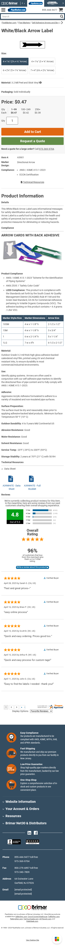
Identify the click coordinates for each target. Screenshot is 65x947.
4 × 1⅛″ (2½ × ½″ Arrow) (15, 61)
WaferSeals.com (32, 921)
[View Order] (30, 12)
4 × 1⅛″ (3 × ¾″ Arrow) (42, 61)
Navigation (3, 10)
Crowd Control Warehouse (37, 916)
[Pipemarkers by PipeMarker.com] (16, 10)
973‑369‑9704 (46, 149)
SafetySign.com (21, 916)
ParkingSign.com (16, 919)
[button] (57, 939)
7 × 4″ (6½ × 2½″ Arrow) (42, 70)
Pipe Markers (24, 23)
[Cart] (61, 10)
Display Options (20, 711)
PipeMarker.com (9, 23)
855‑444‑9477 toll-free (26, 857)
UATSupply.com (45, 919)
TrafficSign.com (54, 916)
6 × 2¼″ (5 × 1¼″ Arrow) (14, 70)
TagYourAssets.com (31, 919)
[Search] (61, 16)
